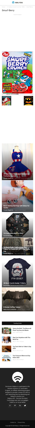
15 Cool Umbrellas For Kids (13, 233)
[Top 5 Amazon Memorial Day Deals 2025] (6, 358)
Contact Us (13, 422)
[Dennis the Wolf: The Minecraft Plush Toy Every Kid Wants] (6, 330)
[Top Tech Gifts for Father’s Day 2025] (6, 349)
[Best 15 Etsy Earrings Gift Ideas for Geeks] (17, 196)
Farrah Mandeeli (8, 235)
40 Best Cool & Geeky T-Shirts (14, 283)
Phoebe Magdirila (8, 178)
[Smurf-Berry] (17, 73)
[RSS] (20, 406)
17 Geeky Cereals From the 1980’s (16, 7)
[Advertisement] (17, 33)
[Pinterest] (15, 406)
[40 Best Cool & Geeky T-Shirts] (17, 271)
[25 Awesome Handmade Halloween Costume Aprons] (17, 161)
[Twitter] (25, 406)
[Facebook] (10, 406)
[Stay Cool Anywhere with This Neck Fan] (6, 340)
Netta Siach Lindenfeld (9, 309)
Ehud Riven (6, 285)
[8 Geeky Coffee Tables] (17, 299)
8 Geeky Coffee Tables (11, 307)
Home (3, 7)
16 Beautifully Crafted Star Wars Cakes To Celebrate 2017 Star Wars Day (16, 249)
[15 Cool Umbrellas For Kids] (17, 225)
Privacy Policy (21, 422)
